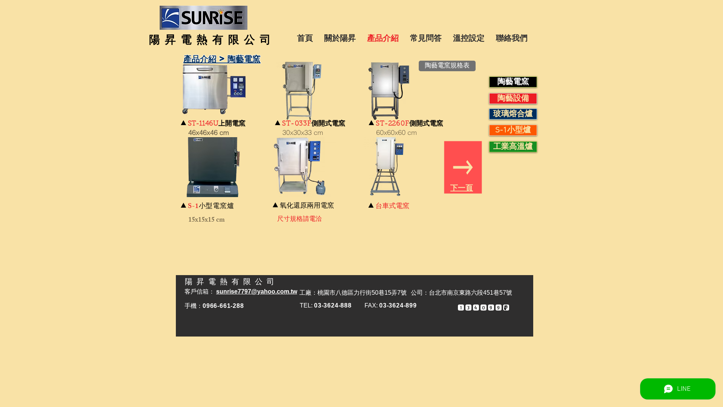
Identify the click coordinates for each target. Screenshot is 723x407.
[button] (213, 92)
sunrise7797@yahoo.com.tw (256, 291)
